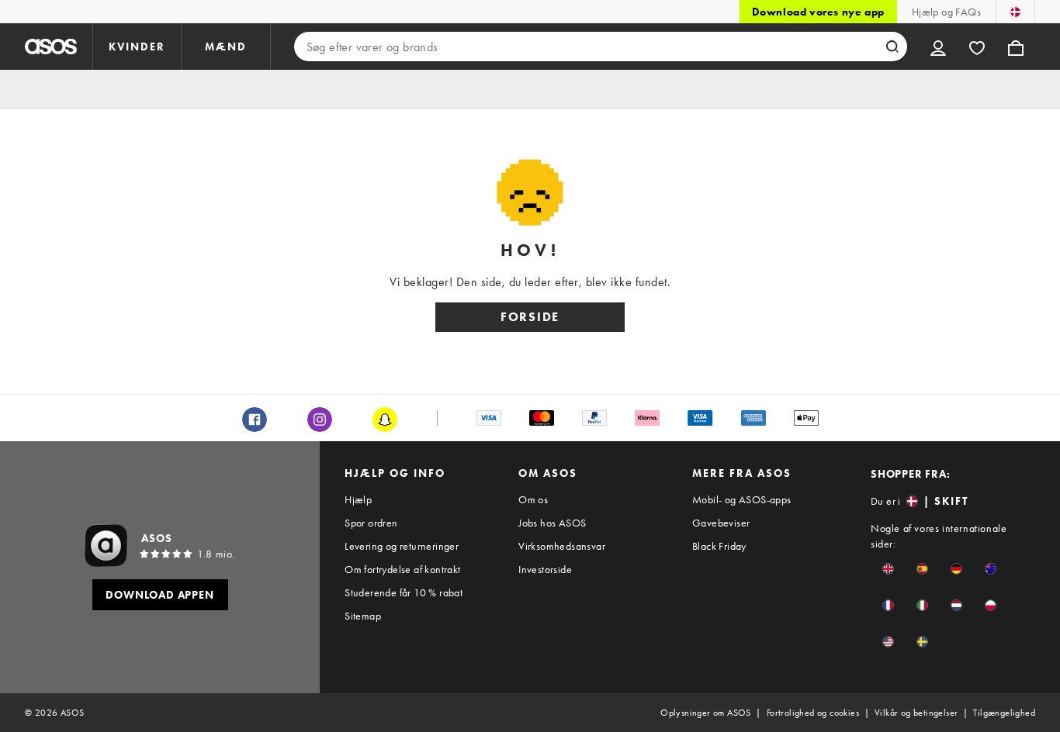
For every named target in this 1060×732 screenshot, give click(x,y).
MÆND (226, 47)
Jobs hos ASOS (552, 523)
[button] (888, 569)
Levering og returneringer (402, 546)
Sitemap (363, 616)
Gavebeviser (721, 523)
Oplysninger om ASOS (705, 712)
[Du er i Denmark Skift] (1015, 11)
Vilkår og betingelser (916, 712)
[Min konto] (938, 46)
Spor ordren (371, 523)
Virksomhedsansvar (561, 546)
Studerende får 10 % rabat (403, 592)
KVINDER (137, 47)
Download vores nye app (818, 12)
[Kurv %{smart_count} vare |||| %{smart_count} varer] (1015, 46)
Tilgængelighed (1004, 712)
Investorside (545, 569)
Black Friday (719, 546)
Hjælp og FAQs (946, 12)
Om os (533, 499)
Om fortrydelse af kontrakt (402, 569)
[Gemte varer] (977, 46)
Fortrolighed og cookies (813, 712)
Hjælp (358, 499)
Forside (530, 317)
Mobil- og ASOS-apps (742, 499)
